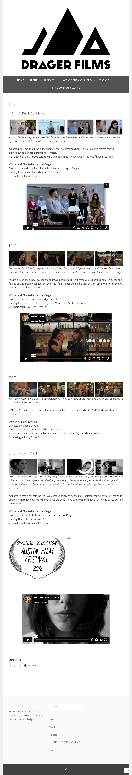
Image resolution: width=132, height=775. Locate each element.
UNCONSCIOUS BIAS (28, 113)
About (33, 80)
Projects (49, 80)
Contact (103, 80)
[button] (23, 127)
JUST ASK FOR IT (24, 453)
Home (20, 80)
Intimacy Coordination (66, 88)
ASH (12, 376)
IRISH (14, 245)
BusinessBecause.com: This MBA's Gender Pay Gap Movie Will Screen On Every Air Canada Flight (26, 716)
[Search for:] (66, 707)
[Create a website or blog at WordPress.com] (66, 770)
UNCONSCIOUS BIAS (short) (76, 80)
